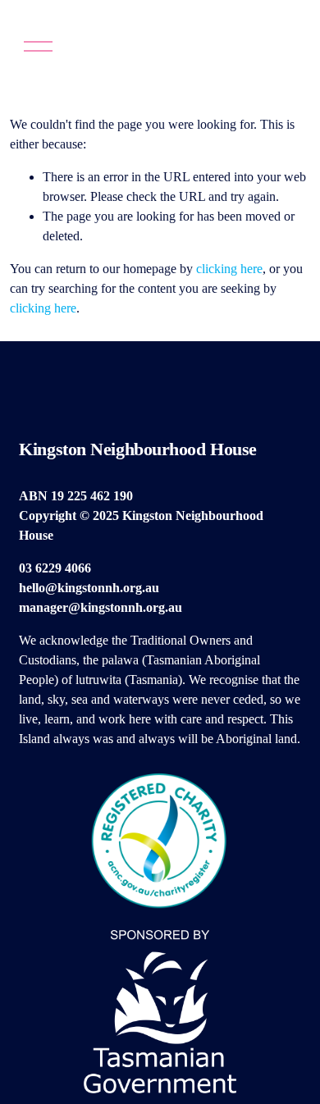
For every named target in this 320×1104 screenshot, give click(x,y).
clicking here (229, 269)
